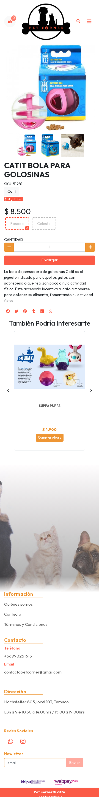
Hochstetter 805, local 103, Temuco (36, 701)
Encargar (50, 259)
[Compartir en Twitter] (16, 311)
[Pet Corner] (46, 21)
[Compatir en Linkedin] (42, 311)
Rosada (17, 223)
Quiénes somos (18, 604)
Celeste (44, 223)
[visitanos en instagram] (23, 741)
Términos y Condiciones (26, 624)
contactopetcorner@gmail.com (33, 672)
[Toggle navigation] (89, 21)
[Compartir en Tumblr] (33, 311)
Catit (11, 191)
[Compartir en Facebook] (8, 311)
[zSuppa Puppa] (49, 366)
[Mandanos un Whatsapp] (10, 741)
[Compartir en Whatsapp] (50, 311)
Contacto (12, 614)
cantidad (13, 239)
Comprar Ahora (49, 437)
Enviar (74, 762)
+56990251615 (18, 656)
